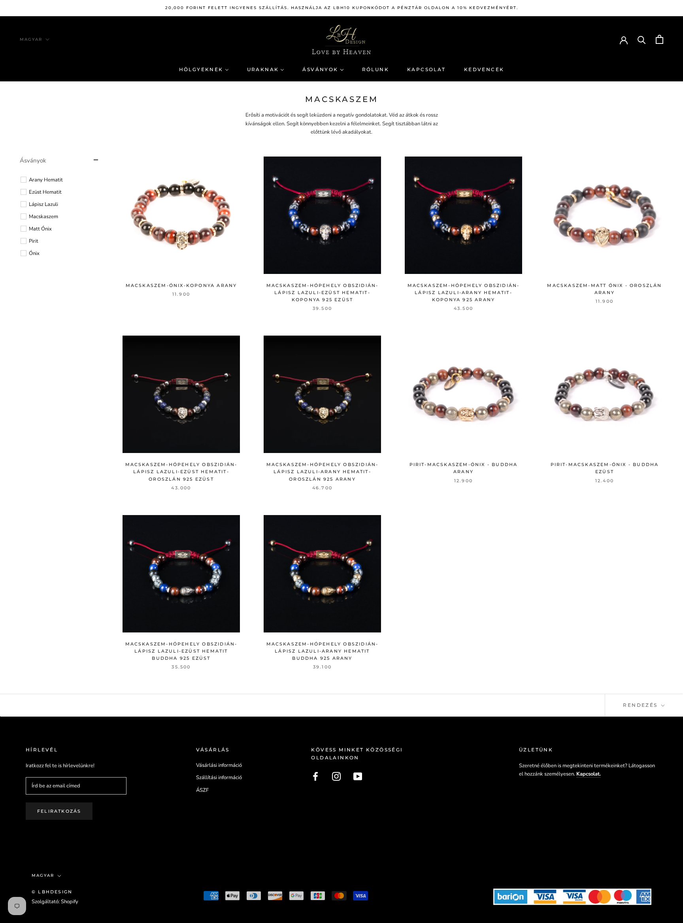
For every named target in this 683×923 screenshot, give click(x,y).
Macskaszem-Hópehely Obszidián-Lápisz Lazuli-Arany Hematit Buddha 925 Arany (322, 651)
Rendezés (641, 705)
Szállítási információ (219, 777)
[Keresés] (642, 39)
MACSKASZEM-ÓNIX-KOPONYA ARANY (181, 285)
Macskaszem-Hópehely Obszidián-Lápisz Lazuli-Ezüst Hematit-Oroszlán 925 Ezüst (181, 471)
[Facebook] (315, 776)
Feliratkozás (59, 811)
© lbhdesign (52, 892)
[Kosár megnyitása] (659, 39)
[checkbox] (60, 180)
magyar (31, 39)
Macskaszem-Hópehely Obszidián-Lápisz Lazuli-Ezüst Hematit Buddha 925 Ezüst (181, 651)
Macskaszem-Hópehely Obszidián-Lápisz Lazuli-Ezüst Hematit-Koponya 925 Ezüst (322, 292)
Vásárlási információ (219, 765)
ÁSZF (202, 790)
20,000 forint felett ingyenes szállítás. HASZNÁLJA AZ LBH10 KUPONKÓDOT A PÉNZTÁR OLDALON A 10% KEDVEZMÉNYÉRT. (341, 7)
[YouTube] (357, 776)
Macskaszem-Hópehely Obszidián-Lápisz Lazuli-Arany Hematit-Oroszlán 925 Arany (322, 471)
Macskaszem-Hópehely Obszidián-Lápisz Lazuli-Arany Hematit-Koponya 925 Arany (464, 292)
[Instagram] (336, 776)
